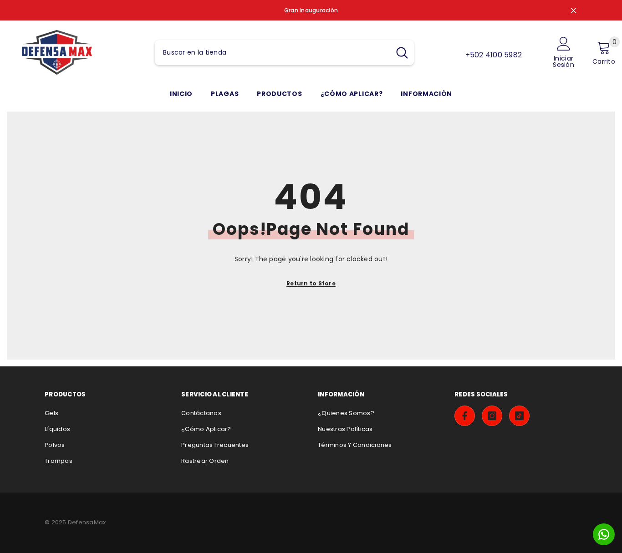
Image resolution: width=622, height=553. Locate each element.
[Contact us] (604, 534)
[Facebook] (464, 416)
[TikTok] (519, 416)
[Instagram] (492, 416)
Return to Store (311, 283)
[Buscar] (284, 52)
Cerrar (573, 10)
